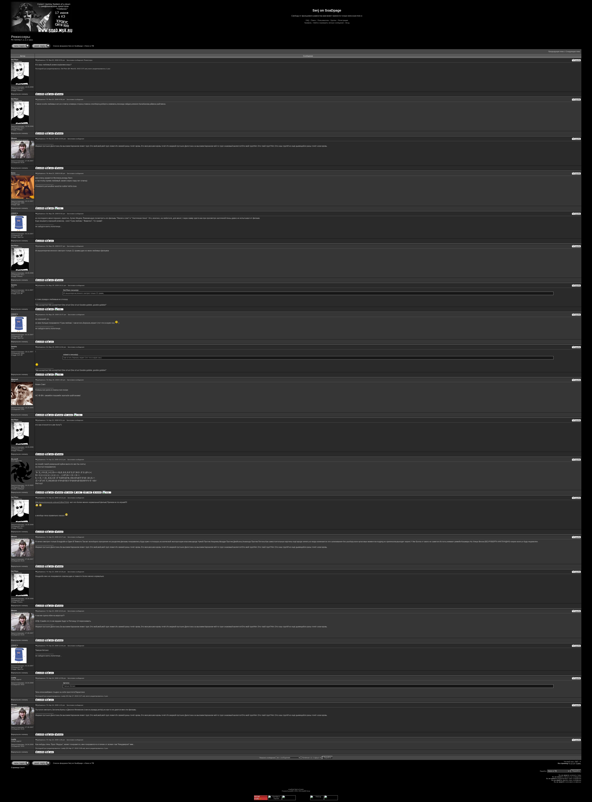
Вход (347, 23)
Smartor (301, 789)
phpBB (291, 791)
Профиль (308, 23)
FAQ (307, 20)
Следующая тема (573, 51)
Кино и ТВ (89, 46)
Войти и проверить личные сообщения (328, 23)
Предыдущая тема (556, 51)
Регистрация (343, 20)
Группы (333, 20)
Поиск (313, 20)
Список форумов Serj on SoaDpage (68, 46)
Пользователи (323, 20)
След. (31, 40)
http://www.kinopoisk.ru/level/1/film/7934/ (52, 502)
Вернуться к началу (19, 94)
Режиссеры (20, 37)
